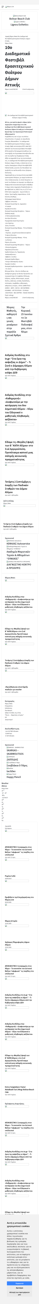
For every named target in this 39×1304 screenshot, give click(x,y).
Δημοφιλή (8, 826)
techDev (11, 771)
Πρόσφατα (8, 828)
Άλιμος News (13, 36)
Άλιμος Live (8, 89)
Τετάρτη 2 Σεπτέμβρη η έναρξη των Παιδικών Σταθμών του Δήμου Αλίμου (18, 487)
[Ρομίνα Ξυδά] (17, 860)
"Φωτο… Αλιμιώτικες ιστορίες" (14, 715)
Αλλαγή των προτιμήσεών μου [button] (19, 1293)
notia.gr (11, 295)
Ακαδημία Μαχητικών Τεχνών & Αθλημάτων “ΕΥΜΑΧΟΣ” (18, 555)
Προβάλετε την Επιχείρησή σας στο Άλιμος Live (19, 898)
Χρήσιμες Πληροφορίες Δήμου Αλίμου (17, 943)
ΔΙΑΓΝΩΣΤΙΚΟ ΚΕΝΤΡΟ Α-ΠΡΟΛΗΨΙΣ (19, 566)
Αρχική (7, 36)
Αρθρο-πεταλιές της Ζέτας (13, 713)
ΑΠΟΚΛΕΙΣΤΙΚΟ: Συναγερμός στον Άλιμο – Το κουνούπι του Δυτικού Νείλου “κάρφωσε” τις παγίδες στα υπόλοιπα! (19, 851)
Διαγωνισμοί (9, 720)
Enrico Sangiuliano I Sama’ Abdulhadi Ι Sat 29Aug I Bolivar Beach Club (19, 1090)
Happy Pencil (14, 777)
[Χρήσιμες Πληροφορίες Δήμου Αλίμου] (17, 926)
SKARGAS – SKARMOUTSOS (15, 752)
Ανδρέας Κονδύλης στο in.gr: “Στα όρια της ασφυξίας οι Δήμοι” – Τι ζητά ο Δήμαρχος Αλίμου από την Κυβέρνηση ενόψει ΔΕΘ (18, 363)
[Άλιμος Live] (9, 7)
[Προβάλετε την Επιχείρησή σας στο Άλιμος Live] (17, 882)
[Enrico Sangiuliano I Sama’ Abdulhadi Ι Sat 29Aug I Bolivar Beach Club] (17, 1071)
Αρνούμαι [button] (19, 1288)
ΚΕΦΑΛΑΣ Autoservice (18, 543)
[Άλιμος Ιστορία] (17, 905)
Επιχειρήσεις (9, 706)
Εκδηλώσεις (8, 708)
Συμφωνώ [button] (20, 1283)
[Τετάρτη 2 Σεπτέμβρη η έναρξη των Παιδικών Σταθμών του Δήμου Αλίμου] (19, 465)
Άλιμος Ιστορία (11, 921)
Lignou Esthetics (19, 24)
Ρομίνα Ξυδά (10, 876)
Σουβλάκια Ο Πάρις (17, 765)
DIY (6, 717)
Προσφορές (8, 711)
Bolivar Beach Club (19, 19)
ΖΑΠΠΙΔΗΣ (12, 759)
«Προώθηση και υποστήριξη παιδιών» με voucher (16, 688)
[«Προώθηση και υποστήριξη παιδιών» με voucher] (19, 671)
